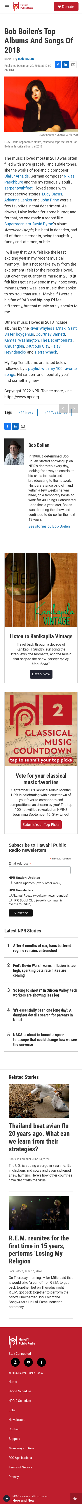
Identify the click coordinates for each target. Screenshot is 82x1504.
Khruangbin (14, 346)
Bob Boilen (26, 59)
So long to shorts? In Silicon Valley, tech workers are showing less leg (45, 992)
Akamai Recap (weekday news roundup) (40, 895)
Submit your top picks (41, 824)
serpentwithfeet (18, 188)
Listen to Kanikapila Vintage (41, 636)
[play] (6, 1498)
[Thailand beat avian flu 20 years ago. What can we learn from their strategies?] (39, 1101)
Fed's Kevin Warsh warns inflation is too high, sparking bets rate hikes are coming (44, 970)
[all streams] (76, 1498)
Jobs (12, 1410)
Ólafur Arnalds (16, 176)
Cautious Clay (37, 346)
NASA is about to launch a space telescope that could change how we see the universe (45, 1039)
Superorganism (17, 224)
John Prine (49, 200)
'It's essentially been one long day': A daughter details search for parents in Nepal (43, 1015)
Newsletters (17, 1420)
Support (14, 1439)
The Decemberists (56, 340)
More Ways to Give (21, 1448)
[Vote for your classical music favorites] (41, 729)
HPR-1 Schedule (20, 1391)
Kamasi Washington (21, 340)
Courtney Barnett (50, 334)
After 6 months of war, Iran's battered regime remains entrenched (42, 948)
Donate (68, 7)
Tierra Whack (45, 352)
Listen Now (41, 674)
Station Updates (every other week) (36, 883)
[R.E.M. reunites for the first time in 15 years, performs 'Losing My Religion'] (39, 1213)
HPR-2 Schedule (20, 1401)
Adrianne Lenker (18, 200)
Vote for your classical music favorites (41, 779)
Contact (14, 1429)
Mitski (61, 328)
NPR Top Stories (55, 412)
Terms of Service (20, 1467)
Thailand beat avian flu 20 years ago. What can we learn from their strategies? (39, 1137)
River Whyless (42, 328)
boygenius (25, 334)
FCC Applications (20, 1458)
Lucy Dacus (52, 194)
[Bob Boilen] (14, 451)
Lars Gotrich (16, 1271)
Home (13, 1381)
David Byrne (43, 224)
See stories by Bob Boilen (49, 526)
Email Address (20, 863)
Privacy (14, 1477)
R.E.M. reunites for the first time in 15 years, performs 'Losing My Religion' (39, 1249)
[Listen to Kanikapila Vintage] (41, 590)
